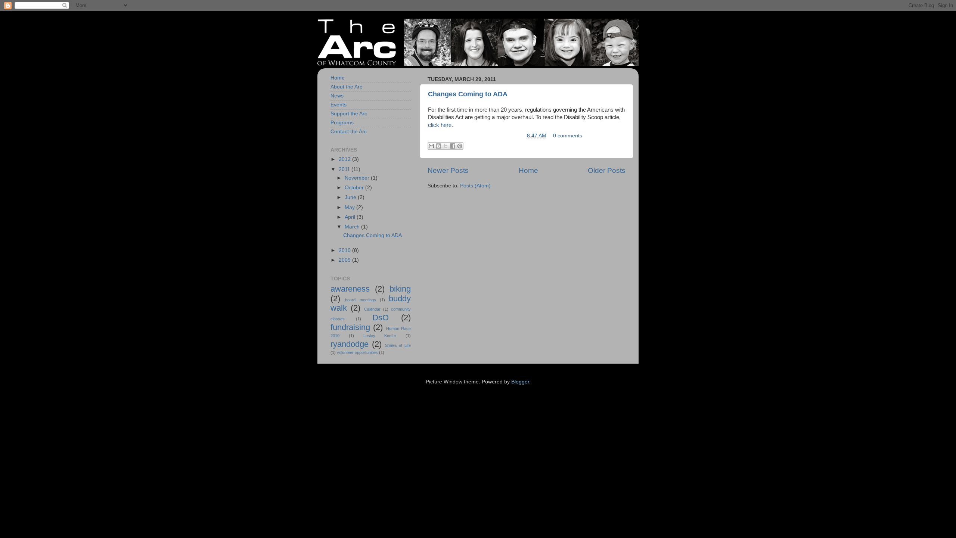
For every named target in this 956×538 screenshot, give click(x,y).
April (351, 217)
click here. (440, 125)
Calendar (372, 309)
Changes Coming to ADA (468, 94)
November (358, 178)
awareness (350, 288)
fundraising (350, 327)
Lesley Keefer (380, 335)
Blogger (520, 382)
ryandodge (349, 344)
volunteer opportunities (357, 352)
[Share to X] (445, 146)
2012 (345, 159)
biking (400, 288)
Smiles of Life (398, 345)
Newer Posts (448, 170)
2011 (345, 169)
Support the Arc (348, 113)
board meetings (360, 300)
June (351, 197)
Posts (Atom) (475, 186)
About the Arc (346, 87)
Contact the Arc (348, 131)
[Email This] (431, 146)
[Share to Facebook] (452, 146)
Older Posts (607, 170)
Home (528, 170)
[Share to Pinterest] (459, 146)
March (353, 227)
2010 (345, 250)
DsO (380, 317)
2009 (345, 260)
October (355, 187)
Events (338, 105)
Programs (342, 122)
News (337, 96)
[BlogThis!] (438, 146)
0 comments (567, 136)
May (350, 207)
